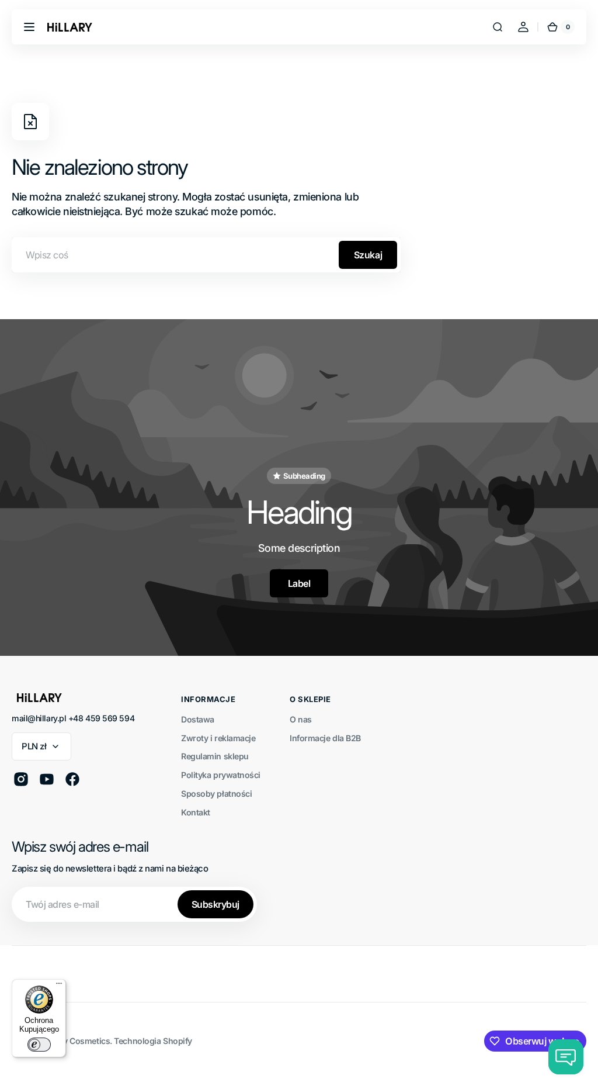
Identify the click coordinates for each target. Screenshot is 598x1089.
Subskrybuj (215, 904)
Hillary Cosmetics (76, 1041)
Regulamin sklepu (215, 756)
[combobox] (206, 254)
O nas (301, 719)
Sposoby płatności (216, 793)
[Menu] (59, 986)
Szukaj (368, 255)
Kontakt (195, 812)
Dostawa (197, 719)
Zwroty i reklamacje (218, 738)
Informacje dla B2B (325, 738)
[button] (29, 27)
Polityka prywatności (220, 775)
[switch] (39, 1045)
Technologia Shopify (153, 1041)
